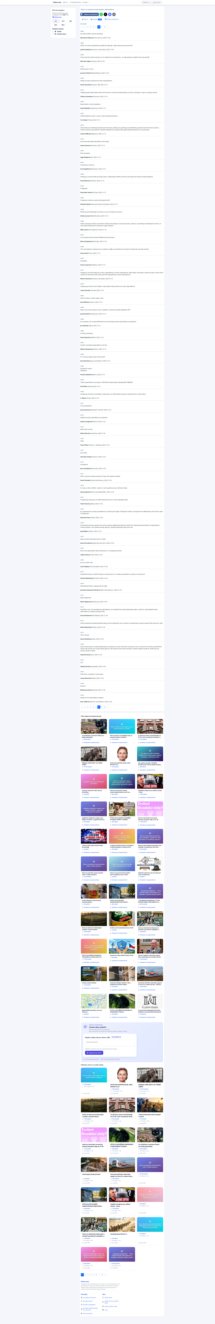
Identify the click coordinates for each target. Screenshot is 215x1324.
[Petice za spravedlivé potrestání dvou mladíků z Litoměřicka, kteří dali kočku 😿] (150, 841)
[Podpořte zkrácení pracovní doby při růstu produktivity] (150, 869)
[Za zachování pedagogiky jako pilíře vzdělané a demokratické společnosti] (150, 1006)
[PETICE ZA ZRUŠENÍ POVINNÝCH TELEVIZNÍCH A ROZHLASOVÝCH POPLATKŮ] (94, 951)
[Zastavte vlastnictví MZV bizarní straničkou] (94, 786)
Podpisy (96, 19)
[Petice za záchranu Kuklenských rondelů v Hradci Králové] (94, 924)
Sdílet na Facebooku (91, 14)
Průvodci (84, 1294)
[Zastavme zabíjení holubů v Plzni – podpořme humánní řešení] (122, 979)
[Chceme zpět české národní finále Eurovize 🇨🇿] (94, 841)
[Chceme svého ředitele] (94, 978)
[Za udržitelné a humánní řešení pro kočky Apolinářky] (94, 732)
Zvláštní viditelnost (112, 19)
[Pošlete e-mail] (110, 14)
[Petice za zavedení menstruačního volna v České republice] (94, 869)
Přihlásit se (146, 2)
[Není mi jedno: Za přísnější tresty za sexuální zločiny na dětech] (122, 732)
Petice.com (57, 2)
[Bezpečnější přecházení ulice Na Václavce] (94, 1006)
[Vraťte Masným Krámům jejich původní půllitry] (94, 896)
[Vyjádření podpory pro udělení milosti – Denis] (150, 786)
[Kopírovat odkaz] (114, 14)
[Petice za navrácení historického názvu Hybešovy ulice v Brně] (122, 869)
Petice (85, 19)
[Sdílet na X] (105, 14)
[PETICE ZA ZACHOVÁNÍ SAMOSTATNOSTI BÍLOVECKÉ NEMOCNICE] (122, 896)
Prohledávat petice (75, 2)
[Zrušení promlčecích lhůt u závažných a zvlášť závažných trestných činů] (122, 841)
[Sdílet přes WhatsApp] (101, 14)
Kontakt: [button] (85, 2)
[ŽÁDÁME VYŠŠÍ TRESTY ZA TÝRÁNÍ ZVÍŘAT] (94, 759)
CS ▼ (66, 2)
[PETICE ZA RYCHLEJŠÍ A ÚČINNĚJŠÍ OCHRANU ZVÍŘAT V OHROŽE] (122, 814)
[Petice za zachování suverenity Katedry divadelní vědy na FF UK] (150, 814)
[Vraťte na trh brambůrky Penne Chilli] (122, 923)
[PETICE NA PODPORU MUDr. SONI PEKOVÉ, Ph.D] (122, 759)
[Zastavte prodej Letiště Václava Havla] (122, 951)
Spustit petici (156, 2)
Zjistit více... (58, 17)
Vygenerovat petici (95, 1053)
